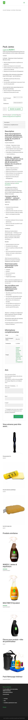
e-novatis (11, 718)
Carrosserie (18, 350)
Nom (6, 396)
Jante (17, 357)
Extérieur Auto (19, 356)
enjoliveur (18, 354)
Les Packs (13, 10)
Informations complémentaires (11, 124)
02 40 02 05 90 (6, 694)
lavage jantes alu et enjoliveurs (14, 116)
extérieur (5, 116)
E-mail (7, 402)
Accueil (4, 10)
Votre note (7, 385)
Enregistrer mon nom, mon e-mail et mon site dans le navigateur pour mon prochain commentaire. (13, 411)
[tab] (14, 122)
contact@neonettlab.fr (8, 692)
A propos (6, 698)
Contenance (6, 103)
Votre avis (7, 387)
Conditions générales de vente (10, 702)
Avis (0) (6, 127)
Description (6, 122)
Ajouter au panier (15, 109)
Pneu (20, 359)
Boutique (8, 10)
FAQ (5, 700)
